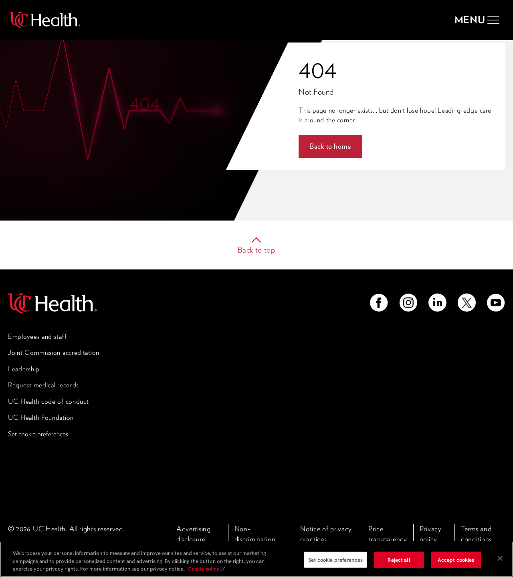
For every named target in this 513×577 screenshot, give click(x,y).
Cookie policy (203, 568)
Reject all (399, 559)
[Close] (500, 558)
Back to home (330, 146)
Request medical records (43, 385)
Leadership (24, 369)
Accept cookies (456, 559)
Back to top (256, 250)
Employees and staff (37, 336)
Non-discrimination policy (255, 538)
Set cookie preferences (38, 434)
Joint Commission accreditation (53, 352)
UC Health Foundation (41, 417)
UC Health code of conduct (48, 401)
